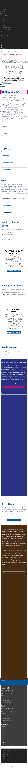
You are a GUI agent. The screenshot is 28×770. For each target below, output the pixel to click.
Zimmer (3, 728)
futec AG (8, 750)
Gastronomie (4, 732)
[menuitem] (14, 46)
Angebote (4, 726)
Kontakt (3, 756)
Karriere (3, 758)
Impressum (4, 736)
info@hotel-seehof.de (8, 702)
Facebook (3, 680)
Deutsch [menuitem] (16, 766)
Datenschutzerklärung (6, 754)
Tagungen (4, 730)
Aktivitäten (4, 734)
